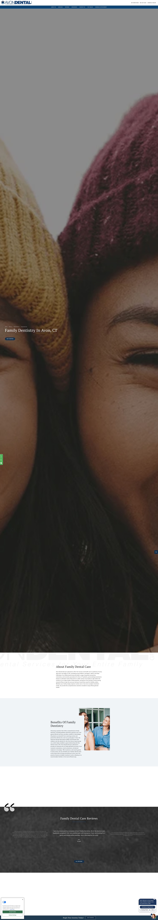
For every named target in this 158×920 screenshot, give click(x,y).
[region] (12, 908)
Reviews (67, 7)
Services (60, 7)
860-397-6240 (143, 2)
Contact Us (82, 7)
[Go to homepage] (64, 3)
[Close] (22, 899)
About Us (53, 7)
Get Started (10, 338)
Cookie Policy (12, 909)
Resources (74, 7)
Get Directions (135, 2)
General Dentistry (16, 326)
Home (6, 326)
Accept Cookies (12, 911)
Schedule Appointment (101, 7)
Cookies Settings (12, 915)
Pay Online (90, 7)
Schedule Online (152, 2)
